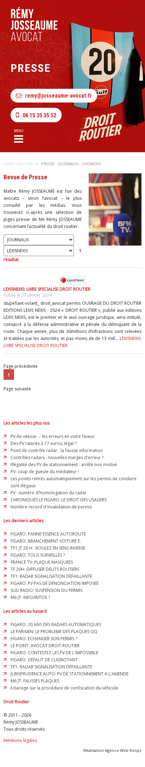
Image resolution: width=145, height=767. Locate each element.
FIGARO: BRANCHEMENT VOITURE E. (46, 541)
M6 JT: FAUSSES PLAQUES (35, 681)
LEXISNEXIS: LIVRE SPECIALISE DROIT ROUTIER (47, 289)
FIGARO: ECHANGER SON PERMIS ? (44, 639)
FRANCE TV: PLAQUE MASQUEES (42, 562)
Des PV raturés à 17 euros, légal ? (43, 443)
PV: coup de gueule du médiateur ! (45, 472)
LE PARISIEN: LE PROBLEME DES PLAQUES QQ (54, 632)
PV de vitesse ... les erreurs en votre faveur (53, 436)
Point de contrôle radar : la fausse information (57, 450)
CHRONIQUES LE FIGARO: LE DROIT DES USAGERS (59, 500)
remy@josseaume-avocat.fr (58, 95)
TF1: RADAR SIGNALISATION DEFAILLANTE (51, 576)
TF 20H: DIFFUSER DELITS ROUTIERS (45, 569)
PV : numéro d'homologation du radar (49, 493)
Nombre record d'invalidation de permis (51, 507)
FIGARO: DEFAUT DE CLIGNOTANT (44, 660)
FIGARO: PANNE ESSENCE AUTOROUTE (48, 534)
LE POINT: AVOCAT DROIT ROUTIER (45, 646)
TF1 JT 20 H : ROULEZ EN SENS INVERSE (48, 548)
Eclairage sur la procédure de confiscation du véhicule (64, 688)
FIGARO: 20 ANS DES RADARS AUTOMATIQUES (56, 624)
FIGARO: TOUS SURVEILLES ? (38, 555)
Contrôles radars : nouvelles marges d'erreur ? (57, 457)
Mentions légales (20, 740)
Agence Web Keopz (123, 750)
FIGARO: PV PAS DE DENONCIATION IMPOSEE (55, 583)
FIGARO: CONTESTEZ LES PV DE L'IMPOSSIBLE (54, 653)
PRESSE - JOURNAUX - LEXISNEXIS (71, 163)
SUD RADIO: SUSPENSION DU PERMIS (46, 590)
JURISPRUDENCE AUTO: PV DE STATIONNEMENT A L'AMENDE (69, 674)
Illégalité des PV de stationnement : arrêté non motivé (64, 465)
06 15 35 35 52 (39, 115)
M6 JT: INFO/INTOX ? (30, 597)
